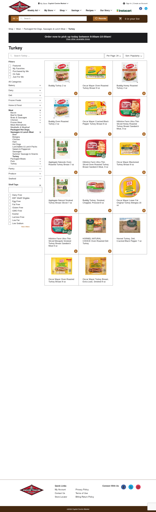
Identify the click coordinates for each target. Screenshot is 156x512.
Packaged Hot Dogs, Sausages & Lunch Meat (44, 29)
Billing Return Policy (85, 496)
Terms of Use (82, 493)
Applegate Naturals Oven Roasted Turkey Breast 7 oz (61, 163)
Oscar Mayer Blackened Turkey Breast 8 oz (128, 163)
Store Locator (61, 496)
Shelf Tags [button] (13, 185)
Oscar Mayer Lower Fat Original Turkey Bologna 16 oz (129, 202)
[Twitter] (146, 8)
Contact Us (60, 493)
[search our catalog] (21, 18)
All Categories (15, 82)
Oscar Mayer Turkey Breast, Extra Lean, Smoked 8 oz (96, 280)
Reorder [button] (102, 18)
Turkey (71, 29)
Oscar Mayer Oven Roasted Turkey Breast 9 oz (95, 86)
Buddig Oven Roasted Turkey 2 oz (58, 122)
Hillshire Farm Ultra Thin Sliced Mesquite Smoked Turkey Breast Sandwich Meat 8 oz (60, 242)
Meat (18, 29)
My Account (60, 489)
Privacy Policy (82, 489)
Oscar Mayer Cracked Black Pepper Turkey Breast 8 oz (96, 122)
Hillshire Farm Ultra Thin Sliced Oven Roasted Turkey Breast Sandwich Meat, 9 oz (96, 164)
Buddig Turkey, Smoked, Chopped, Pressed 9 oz (94, 201)
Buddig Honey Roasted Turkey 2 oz (127, 86)
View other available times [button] (78, 39)
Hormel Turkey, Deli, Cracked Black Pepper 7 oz (129, 239)
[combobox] (15, 18)
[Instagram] (138, 487)
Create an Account (140, 3)
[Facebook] (140, 8)
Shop (11, 29)
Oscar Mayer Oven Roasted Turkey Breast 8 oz (61, 280)
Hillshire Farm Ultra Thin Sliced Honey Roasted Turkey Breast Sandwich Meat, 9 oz (128, 125)
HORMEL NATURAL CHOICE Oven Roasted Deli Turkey (95, 241)
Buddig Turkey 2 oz (57, 85)
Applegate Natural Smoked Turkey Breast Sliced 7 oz (61, 201)
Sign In (129, 3)
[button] (58, 3)
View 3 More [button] (25, 227)
